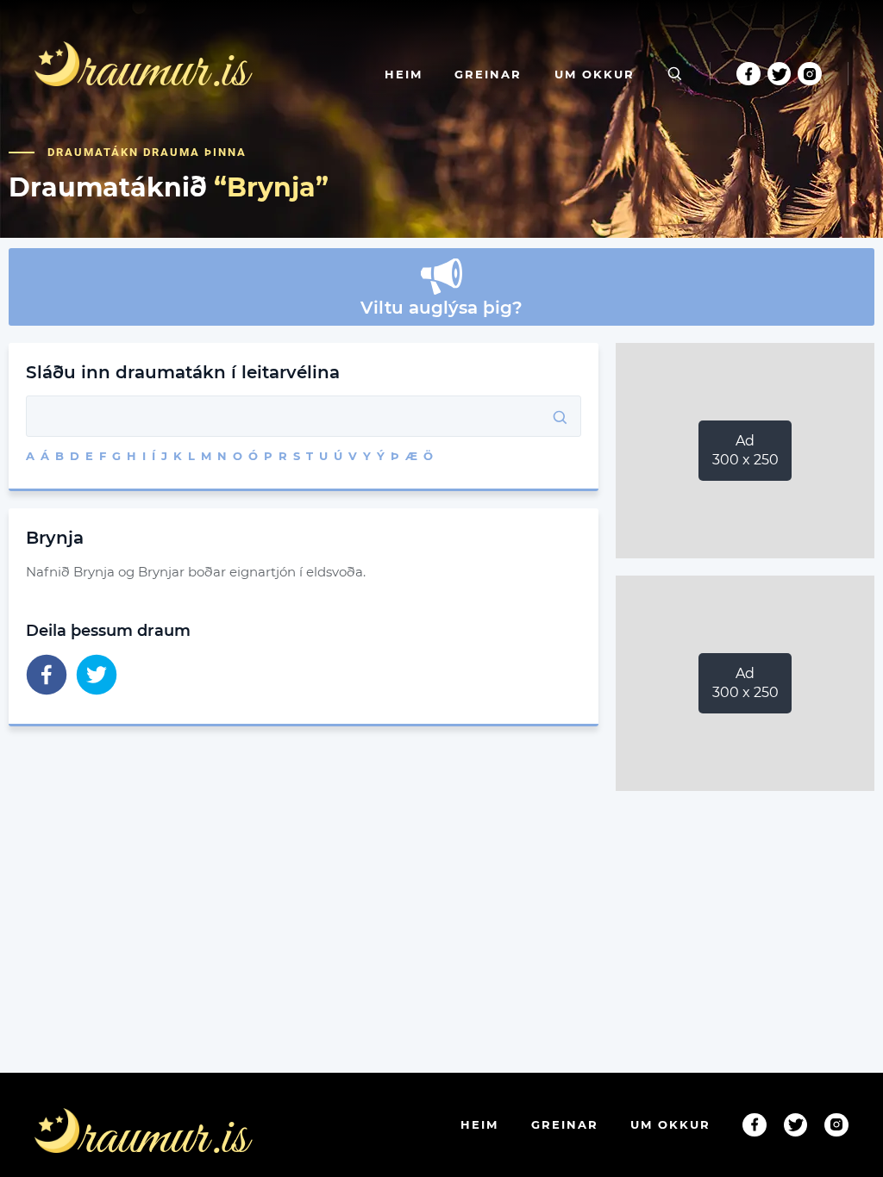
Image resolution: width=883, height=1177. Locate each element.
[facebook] (46, 676)
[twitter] (96, 676)
